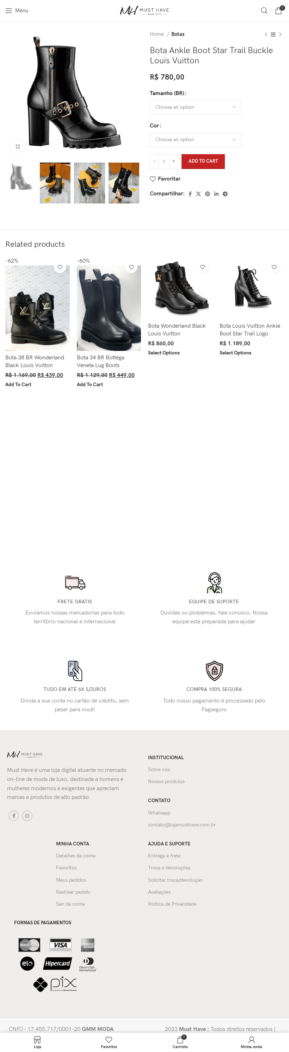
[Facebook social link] (190, 194)
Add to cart (203, 161)
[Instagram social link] (27, 816)
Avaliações (159, 892)
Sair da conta (70, 904)
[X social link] (198, 194)
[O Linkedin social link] (216, 194)
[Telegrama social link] (225, 194)
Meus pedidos (71, 880)
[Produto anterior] (266, 34)
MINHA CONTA (72, 844)
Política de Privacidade (172, 904)
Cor (154, 125)
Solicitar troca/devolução (175, 880)
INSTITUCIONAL (166, 758)
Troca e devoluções (169, 868)
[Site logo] (144, 10)
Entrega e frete (164, 856)
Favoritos (66, 868)
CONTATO (159, 801)
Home (157, 34)
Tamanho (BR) (167, 93)
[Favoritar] (60, 267)
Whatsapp (159, 813)
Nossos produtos (166, 782)
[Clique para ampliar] (18, 147)
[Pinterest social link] (207, 194)
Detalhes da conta (76, 856)
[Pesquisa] (264, 11)
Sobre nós (159, 770)
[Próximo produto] (280, 34)
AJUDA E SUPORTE (169, 844)
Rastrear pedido (73, 892)
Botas (178, 34)
